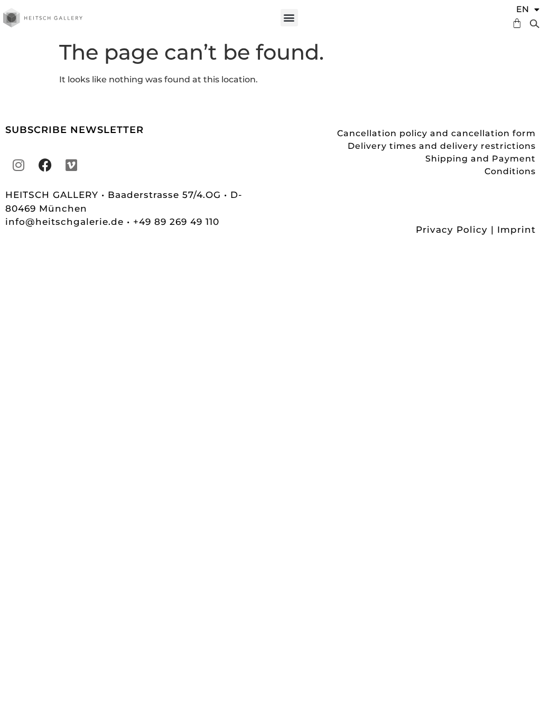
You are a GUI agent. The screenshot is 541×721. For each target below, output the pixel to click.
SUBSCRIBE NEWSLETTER (74, 130)
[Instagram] (18, 164)
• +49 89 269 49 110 (173, 221)
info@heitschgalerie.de (66, 221)
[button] (289, 17)
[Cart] (514, 23)
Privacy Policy (452, 229)
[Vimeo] (71, 164)
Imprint (516, 229)
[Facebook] (45, 164)
